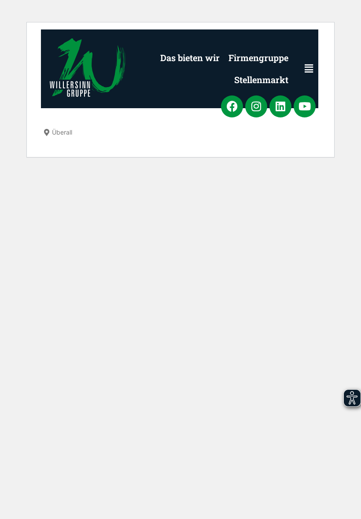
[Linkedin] (280, 106)
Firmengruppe (258, 57)
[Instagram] (256, 106)
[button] (303, 69)
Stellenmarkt (261, 79)
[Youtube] (305, 106)
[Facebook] (232, 106)
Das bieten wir (190, 57)
